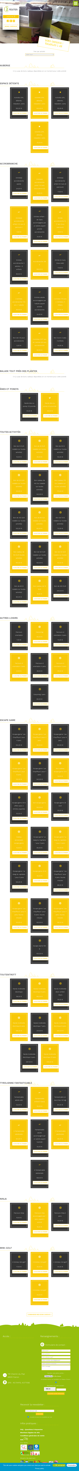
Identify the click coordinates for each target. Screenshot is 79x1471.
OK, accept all (60, 1465)
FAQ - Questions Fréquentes (31, 1429)
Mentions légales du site (30, 1432)
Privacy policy (39, 1468)
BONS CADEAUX (11, 26)
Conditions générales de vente (32, 1436)
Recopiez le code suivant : (56, 1385)
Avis (22, 1440)
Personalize (72, 1465)
